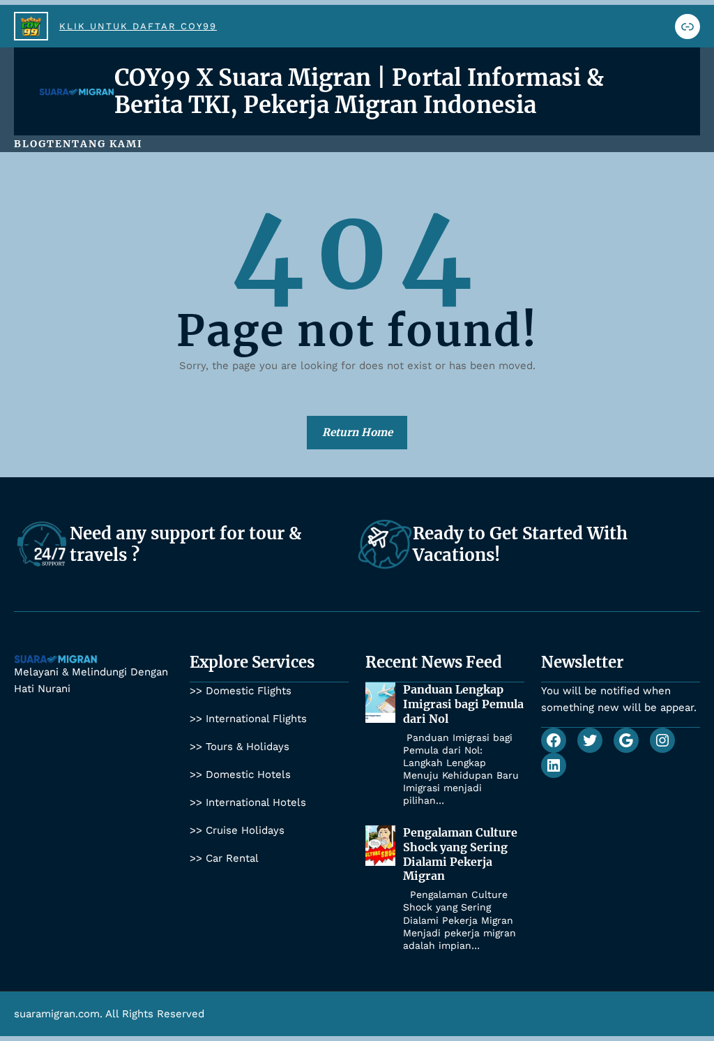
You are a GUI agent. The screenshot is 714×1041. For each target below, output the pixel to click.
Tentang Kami (95, 143)
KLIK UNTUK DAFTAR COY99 (138, 26)
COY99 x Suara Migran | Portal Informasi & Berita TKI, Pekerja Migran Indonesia (359, 91)
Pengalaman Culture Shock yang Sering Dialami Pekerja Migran (460, 854)
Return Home (357, 432)
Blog (30, 143)
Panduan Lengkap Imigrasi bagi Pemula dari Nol (463, 704)
